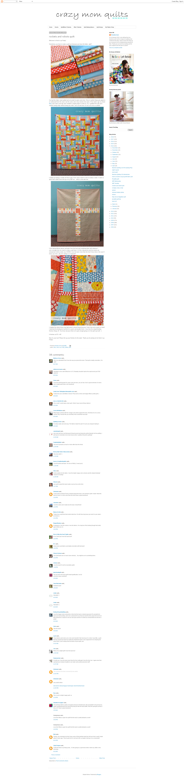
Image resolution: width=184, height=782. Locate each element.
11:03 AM (55, 437)
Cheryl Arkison (57, 553)
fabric (54, 347)
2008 (112, 222)
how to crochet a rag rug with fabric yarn (122, 176)
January (114, 208)
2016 (112, 141)
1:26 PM (55, 497)
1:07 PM (55, 486)
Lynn (54, 636)
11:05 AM (55, 446)
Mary (50, 103)
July (113, 159)
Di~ (54, 544)
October (114, 152)
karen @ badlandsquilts (59, 461)
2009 (112, 220)
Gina (54, 471)
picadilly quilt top (116, 199)
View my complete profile (115, 47)
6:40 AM (55, 621)
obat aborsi (56, 685)
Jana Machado (57, 583)
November (115, 150)
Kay (54, 693)
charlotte (55, 502)
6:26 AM (55, 597)
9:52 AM (55, 426)
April (113, 165)
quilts (70, 347)
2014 (112, 146)
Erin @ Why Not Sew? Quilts (61, 534)
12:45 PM (55, 688)
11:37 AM (55, 664)
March (114, 204)
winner (114, 190)
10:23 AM (55, 643)
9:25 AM (55, 405)
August (114, 157)
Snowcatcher (57, 658)
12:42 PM (55, 673)
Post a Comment (55, 754)
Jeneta (55, 563)
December (115, 148)
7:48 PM (55, 567)
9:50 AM (55, 416)
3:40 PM (55, 548)
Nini (54, 734)
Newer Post (53, 758)
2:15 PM (55, 507)
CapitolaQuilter (57, 442)
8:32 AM (55, 751)
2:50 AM (55, 578)
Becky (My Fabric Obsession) (61, 451)
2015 (112, 143)
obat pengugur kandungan (66, 685)
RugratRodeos (57, 523)
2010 (112, 218)
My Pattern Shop (109, 27)
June (113, 161)
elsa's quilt (115, 172)
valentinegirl (56, 431)
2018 (112, 137)
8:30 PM (55, 740)
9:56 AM (55, 630)
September (115, 154)
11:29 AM (55, 465)
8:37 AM (55, 364)
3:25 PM (55, 538)
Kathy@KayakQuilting (59, 612)
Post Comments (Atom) (62, 761)
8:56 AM (55, 396)
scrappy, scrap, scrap (117, 188)
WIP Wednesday (116, 181)
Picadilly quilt (115, 179)
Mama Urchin (57, 512)
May (113, 163)
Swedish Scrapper (58, 702)
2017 (112, 139)
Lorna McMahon (57, 410)
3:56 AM (55, 588)
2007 (112, 224)
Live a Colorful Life (58, 401)
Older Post (102, 758)
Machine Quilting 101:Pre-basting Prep (122, 167)
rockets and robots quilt (118, 185)
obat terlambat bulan (79, 685)
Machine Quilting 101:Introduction (121, 174)
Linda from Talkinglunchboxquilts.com (63, 391)
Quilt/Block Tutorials (66, 27)
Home (50, 27)
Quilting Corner (57, 421)
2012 (112, 213)
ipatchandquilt (57, 572)
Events (56, 27)
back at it (114, 201)
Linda (54, 593)
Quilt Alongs (100, 27)
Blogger (99, 774)
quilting (66, 347)
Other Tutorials (77, 27)
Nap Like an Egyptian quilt (119, 197)
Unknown (55, 491)
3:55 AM (55, 710)
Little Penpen (56, 745)
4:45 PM (55, 719)
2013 (112, 211)
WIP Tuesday (115, 183)
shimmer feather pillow (118, 192)
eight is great (115, 170)
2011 (112, 216)
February (114, 206)
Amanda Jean (115, 35)
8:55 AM (55, 375)
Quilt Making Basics (89, 27)
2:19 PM (55, 697)
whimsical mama (58, 369)
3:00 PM (55, 529)
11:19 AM (55, 456)
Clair (54, 626)
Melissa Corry (57, 358)
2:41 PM (55, 518)
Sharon (55, 482)
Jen (54, 648)
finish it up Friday (60, 347)
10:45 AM (55, 653)
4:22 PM (55, 557)
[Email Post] (70, 345)
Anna (54, 380)
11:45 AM (55, 476)
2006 (112, 227)
